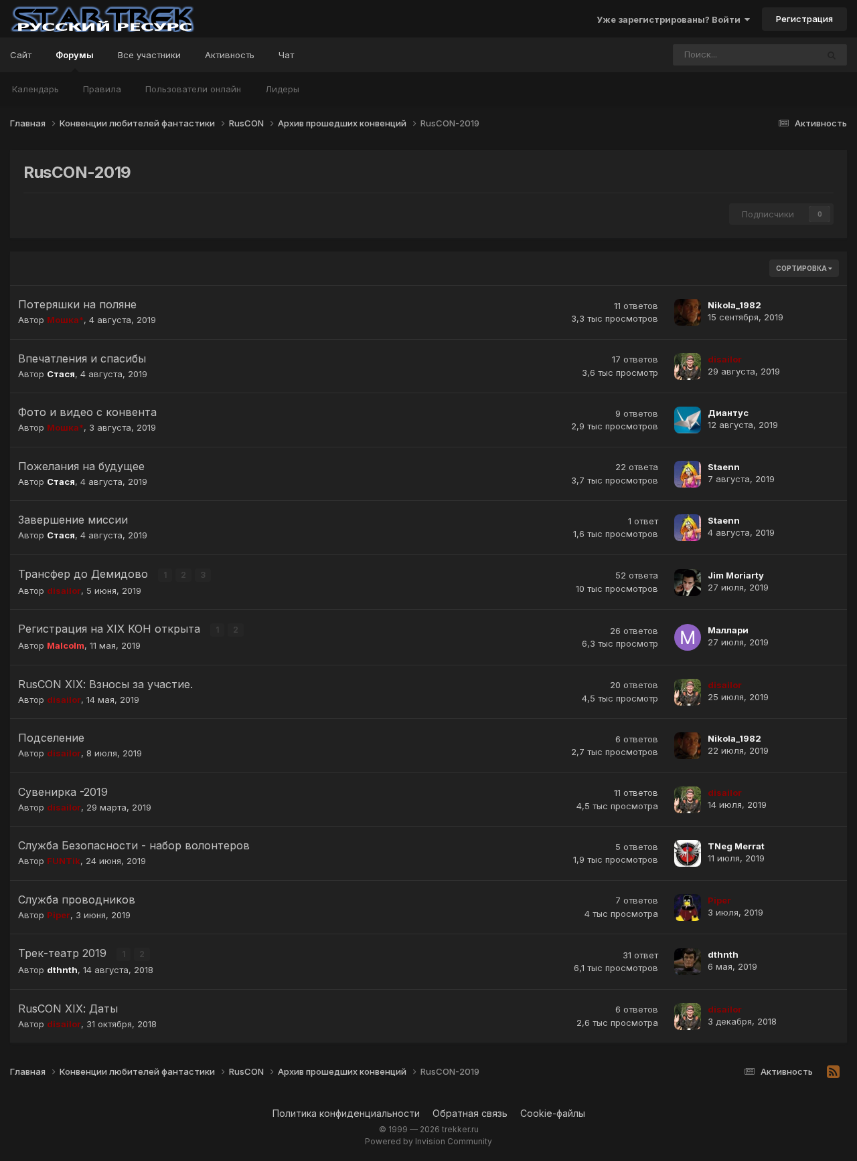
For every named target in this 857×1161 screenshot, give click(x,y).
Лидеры (282, 89)
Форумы (75, 54)
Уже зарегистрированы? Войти (671, 19)
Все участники (149, 54)
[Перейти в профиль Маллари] (687, 637)
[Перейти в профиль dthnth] (687, 961)
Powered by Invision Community (428, 1141)
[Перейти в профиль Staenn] (687, 474)
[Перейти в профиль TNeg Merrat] (687, 853)
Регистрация (804, 18)
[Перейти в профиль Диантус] (687, 420)
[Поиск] (831, 55)
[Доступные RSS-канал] (833, 1072)
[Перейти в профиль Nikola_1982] (687, 312)
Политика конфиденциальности (346, 1113)
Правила (102, 89)
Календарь (35, 89)
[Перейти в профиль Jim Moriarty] (687, 582)
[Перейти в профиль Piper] (687, 907)
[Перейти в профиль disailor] (687, 366)
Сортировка (802, 268)
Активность (229, 54)
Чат (286, 54)
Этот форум (775, 54)
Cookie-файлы (552, 1113)
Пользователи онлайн (193, 89)
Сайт (20, 54)
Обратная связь (470, 1113)
